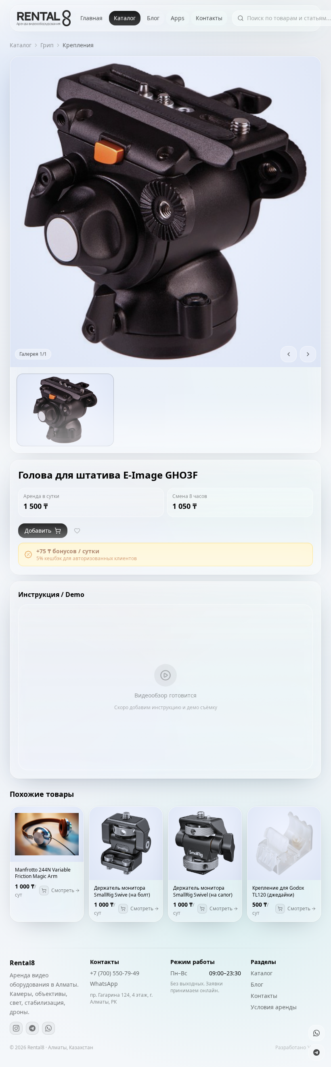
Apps (177, 18)
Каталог (125, 18)
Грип (47, 45)
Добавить (38, 530)
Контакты (209, 18)
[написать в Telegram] (316, 1052)
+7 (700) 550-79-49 (114, 973)
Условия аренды (274, 1007)
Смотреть (62, 890)
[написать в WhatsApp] (316, 1033)
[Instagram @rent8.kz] (16, 1028)
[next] (308, 354)
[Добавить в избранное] (77, 530)
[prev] (289, 354)
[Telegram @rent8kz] (32, 1028)
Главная (91, 18)
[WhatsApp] (48, 1028)
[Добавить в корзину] (44, 890)
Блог (153, 18)
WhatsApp (104, 983)
